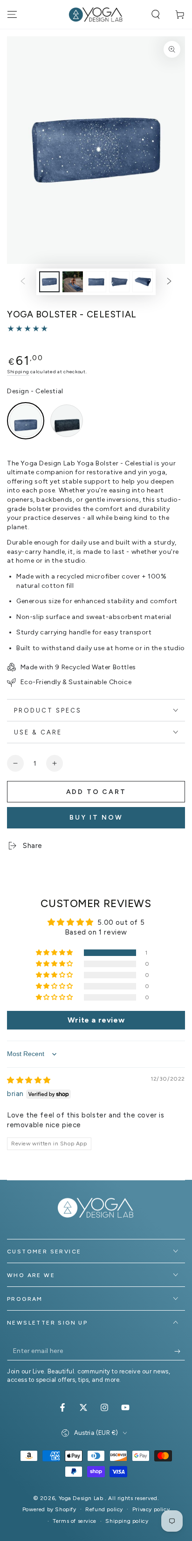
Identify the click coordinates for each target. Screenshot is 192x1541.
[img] (29, 1080)
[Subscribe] (179, 1351)
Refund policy (104, 1509)
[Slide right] (169, 282)
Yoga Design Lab (82, 1498)
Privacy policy (151, 1509)
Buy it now (96, 817)
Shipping (18, 372)
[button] (156, 14)
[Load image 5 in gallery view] (142, 281)
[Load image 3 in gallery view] (96, 281)
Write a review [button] (96, 1020)
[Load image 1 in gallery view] (49, 281)
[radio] (25, 420)
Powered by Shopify (49, 1509)
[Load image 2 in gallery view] (72, 281)
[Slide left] (23, 282)
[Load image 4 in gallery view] (119, 281)
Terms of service (74, 1521)
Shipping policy (126, 1521)
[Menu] (12, 14)
